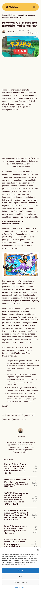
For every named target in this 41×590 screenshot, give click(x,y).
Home (4, 15)
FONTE (5, 406)
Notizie (11, 15)
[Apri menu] (34, 7)
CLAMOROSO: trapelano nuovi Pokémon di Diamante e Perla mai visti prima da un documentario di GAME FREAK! (16, 498)
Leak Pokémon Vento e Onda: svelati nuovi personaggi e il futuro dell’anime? (15, 529)
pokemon (6, 419)
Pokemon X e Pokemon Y (12, 211)
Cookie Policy (19, 587)
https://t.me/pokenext (20, 167)
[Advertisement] (20, 72)
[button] (38, 550)
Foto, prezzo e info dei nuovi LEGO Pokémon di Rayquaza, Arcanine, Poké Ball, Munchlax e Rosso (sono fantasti (17, 515)
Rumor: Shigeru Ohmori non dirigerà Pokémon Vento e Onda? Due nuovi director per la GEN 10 (15, 468)
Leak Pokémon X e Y (14, 415)
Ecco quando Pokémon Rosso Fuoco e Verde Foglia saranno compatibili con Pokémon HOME (15, 544)
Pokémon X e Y (18, 419)
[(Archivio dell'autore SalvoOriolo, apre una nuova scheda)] (20, 433)
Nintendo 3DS (30, 415)
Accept (20, 570)
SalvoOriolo (10, 32)
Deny (20, 576)
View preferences (20, 582)
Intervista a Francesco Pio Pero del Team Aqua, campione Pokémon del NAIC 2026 (17, 483)
